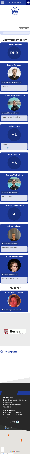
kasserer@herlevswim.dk (10, 148)
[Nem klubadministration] (15, 423)
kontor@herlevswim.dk (13, 404)
